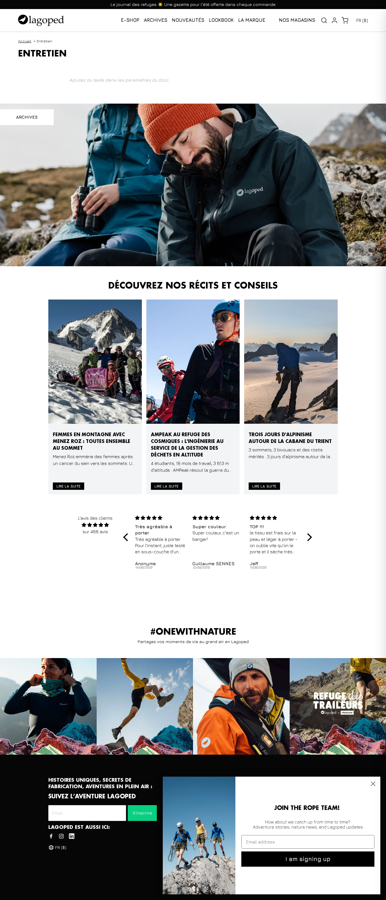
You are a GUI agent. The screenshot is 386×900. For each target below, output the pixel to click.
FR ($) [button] (362, 20)
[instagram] (61, 836)
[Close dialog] (373, 784)
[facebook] (51, 836)
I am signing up (307, 859)
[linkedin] (72, 836)
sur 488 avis (95, 531)
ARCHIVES (27, 117)
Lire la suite (69, 486)
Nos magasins (297, 20)
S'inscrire (142, 813)
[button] (344, 20)
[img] (95, 524)
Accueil (24, 41)
